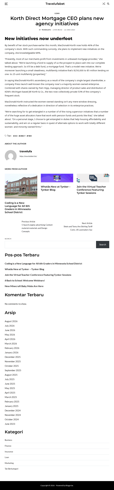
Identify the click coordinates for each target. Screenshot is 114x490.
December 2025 (13, 357)
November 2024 (13, 415)
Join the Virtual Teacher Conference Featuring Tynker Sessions (91, 189)
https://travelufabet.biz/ (28, 156)
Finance (8, 446)
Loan (57, 13)
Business (8, 440)
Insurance (9, 452)
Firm (30, 136)
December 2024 (13, 410)
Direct (23, 136)
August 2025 (11, 374)
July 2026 (10, 325)
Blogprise (69, 485)
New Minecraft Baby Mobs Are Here (24, 286)
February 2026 (12, 348)
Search (8, 239)
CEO (16, 136)
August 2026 (11, 321)
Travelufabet (55, 3)
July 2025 (10, 379)
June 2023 (10, 423)
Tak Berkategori (11, 469)
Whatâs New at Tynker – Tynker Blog (24, 269)
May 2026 (10, 334)
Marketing (9, 463)
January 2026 (11, 352)
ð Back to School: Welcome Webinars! (25, 280)
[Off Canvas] (6, 4)
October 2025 (12, 365)
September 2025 (13, 370)
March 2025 (11, 397)
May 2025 (10, 388)
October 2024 (12, 419)
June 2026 (10, 330)
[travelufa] (11, 156)
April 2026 (10, 339)
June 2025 (10, 383)
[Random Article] (103, 3)
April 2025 (10, 392)
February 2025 (12, 401)
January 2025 (11, 406)
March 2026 (11, 343)
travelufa (46, 30)
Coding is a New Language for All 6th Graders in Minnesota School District (18, 208)
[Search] (108, 4)
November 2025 (13, 361)
